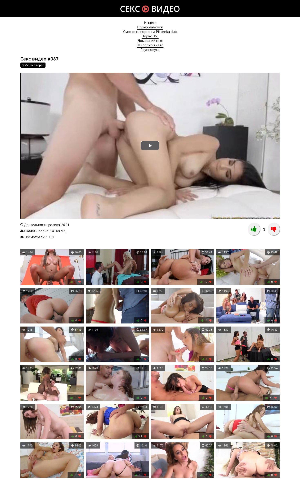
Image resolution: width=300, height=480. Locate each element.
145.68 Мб (58, 231)
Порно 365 (150, 36)
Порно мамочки (150, 27)
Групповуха (150, 49)
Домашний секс (150, 40)
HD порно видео (150, 45)
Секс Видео (150, 8)
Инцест (150, 22)
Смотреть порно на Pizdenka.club (150, 31)
